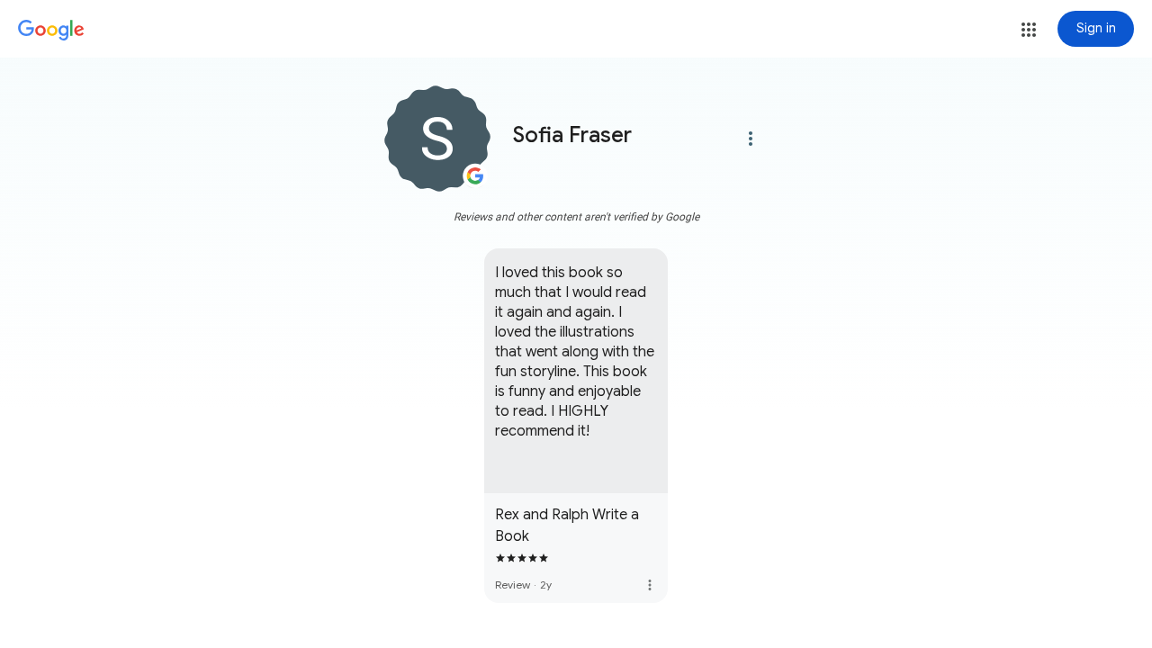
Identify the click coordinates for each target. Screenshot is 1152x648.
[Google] (51, 30)
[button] (1029, 30)
